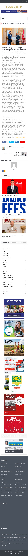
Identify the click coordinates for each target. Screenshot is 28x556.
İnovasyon (5, 262)
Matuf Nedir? (16, 553)
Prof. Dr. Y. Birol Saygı (7, 284)
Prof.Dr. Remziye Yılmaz (8, 286)
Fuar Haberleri (6, 253)
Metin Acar (5, 266)
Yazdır (20, 53)
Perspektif (5, 271)
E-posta (24, 53)
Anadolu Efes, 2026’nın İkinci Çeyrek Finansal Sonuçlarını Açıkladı (14, 534)
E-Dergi (4, 249)
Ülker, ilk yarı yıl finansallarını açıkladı (10, 195)
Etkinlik (4, 251)
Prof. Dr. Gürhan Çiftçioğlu (8, 279)
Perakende (5, 269)
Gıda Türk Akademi (7, 258)
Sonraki (17, 152)
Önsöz (10, 553)
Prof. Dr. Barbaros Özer (7, 275)
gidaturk (14, 169)
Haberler (4, 260)
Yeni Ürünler (5, 291)
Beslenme (5, 246)
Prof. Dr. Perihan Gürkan (8, 282)
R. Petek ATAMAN (6, 288)
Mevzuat (4, 268)
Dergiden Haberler (6, 247)
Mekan (4, 264)
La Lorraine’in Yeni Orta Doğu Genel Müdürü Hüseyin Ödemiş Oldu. (14, 537)
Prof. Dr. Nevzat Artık (7, 280)
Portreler (4, 273)
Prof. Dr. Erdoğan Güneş (8, 277)
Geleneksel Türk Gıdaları (8, 257)
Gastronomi (5, 255)
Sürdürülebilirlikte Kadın (7, 290)
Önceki (10, 146)
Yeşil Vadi (5, 293)
